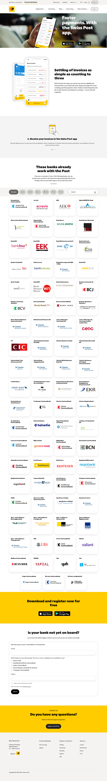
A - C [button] (22, 192)
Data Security (83, 747)
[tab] (53, 149)
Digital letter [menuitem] (40, 9)
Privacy (81, 750)
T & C (81, 753)
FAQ (61, 756)
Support (41, 747)
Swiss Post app (43, 744)
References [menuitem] (56, 2)
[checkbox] (53, 665)
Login (86, 2)
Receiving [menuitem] (51, 9)
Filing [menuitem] (60, 9)
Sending (62, 744)
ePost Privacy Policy (27, 686)
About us (82, 741)
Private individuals (31, 2)
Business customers (15, 2)
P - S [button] (53, 192)
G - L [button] (37, 192)
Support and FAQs (53, 726)
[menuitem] (94, 9)
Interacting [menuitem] (69, 9)
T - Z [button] (60, 192)
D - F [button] (30, 192)
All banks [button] (13, 192)
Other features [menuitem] (82, 9)
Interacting (62, 747)
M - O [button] (45, 192)
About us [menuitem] (72, 2)
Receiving (62, 750)
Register (94, 2)
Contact (82, 744)
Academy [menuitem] (64, 2)
